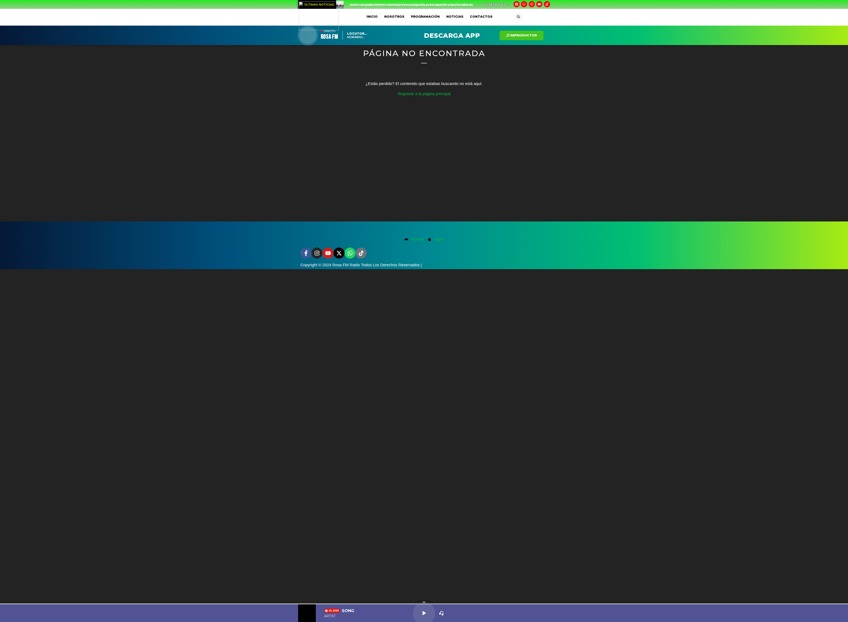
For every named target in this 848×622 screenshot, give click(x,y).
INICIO (372, 17)
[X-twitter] (338, 253)
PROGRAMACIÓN (425, 17)
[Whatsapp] (524, 4)
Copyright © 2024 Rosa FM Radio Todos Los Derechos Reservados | (361, 265)
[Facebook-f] (305, 253)
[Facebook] (516, 4)
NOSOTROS (394, 17)
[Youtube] (539, 4)
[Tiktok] (547, 4)
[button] (518, 16)
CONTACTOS (481, 17)
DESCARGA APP (452, 35)
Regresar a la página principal (424, 94)
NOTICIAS (454, 17)
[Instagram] (532, 4)
